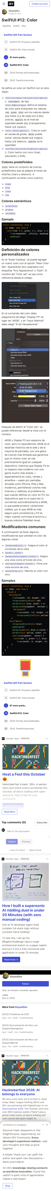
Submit (12, 841)
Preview (26, 841)
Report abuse (35, 850)
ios (24, 26)
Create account (40, 3)
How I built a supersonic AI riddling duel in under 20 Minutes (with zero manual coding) (23, 912)
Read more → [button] (11, 959)
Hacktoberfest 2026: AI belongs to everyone (21, 1092)
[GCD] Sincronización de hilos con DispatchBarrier (20, 1042)
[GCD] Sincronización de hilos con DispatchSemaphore (20, 1028)
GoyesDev (14, 10)
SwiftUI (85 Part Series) (18, 34)
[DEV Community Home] (11, 3)
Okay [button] (7, 1185)
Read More (9, 811)
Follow (25, 983)
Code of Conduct (17, 850)
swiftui (7, 26)
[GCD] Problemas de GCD (17, 1016)
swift (16, 26)
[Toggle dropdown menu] (47, 739)
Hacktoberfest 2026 (12, 1108)
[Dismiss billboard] (47, 1125)
